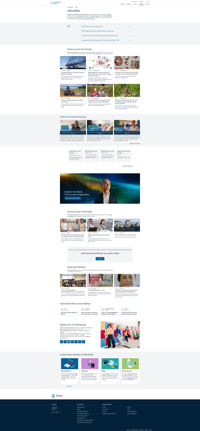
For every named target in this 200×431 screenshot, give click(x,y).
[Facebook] (59, 412)
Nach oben (69, 386)
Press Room (104, 411)
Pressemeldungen (108, 15)
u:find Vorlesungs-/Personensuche (83, 413)
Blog (72, 271)
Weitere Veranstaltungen (128, 166)
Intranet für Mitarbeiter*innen (82, 415)
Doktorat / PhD (105, 409)
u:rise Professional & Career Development (84, 422)
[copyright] (84, 68)
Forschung (109, 14)
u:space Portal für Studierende (82, 411)
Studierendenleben (81, 15)
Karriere (128, 409)
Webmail (78, 409)
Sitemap (128, 429)
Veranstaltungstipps (94, 15)
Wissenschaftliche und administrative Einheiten (85, 420)
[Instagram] (52, 412)
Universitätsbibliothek (81, 417)
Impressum (146, 429)
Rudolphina (97, 53)
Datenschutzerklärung (134, 429)
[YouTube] (57, 412)
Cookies (150, 429)
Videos (86, 15)
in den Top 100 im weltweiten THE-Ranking (86, 18)
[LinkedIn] (55, 412)
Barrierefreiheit (141, 429)
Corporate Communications (131, 411)
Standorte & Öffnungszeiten (132, 413)
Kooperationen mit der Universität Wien (109, 413)
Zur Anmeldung (100, 258)
